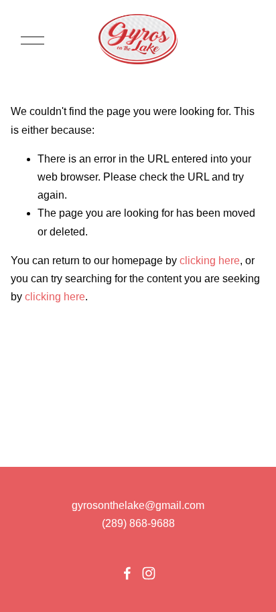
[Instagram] (148, 573)
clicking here (210, 260)
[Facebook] (127, 573)
